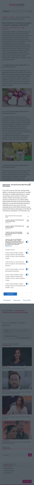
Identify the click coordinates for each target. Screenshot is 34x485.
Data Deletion (7, 300)
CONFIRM (10, 294)
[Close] (30, 185)
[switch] (27, 220)
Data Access (17, 300)
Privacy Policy (27, 300)
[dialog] (17, 242)
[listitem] (17, 216)
